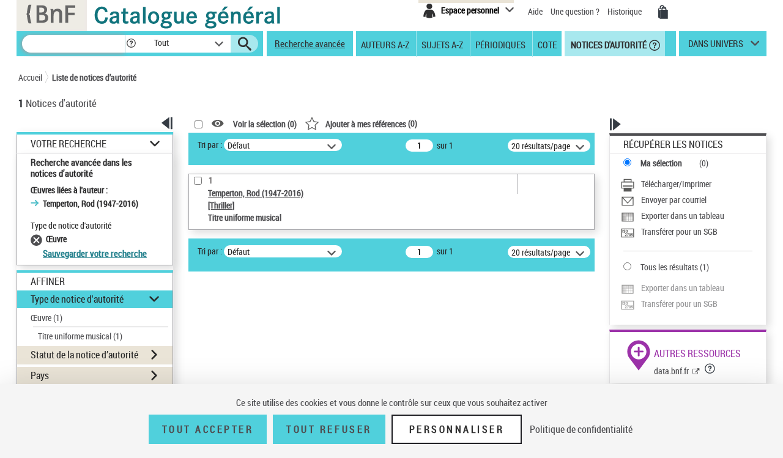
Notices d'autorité (608, 44)
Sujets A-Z (442, 44)
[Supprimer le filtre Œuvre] (38, 239)
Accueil (30, 77)
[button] (130, 44)
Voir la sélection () (265, 124)
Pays (40, 375)
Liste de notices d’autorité (94, 77)
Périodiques (500, 44)
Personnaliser (457, 429)
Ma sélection (661, 163)
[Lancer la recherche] (244, 44)
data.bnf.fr (671, 371)
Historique (625, 11)
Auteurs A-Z (385, 44)
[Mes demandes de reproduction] (663, 12)
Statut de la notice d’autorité (84, 354)
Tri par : (210, 144)
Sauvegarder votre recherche (95, 253)
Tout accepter (208, 429)
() (371, 123)
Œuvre (46, 317)
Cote (547, 44)
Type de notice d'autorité (77, 299)
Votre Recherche (68, 144)
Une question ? (576, 11)
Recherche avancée (310, 43)
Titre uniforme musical (80, 336)
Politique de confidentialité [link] (581, 429)
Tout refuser (328, 429)
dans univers (715, 46)
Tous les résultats (669, 267)
